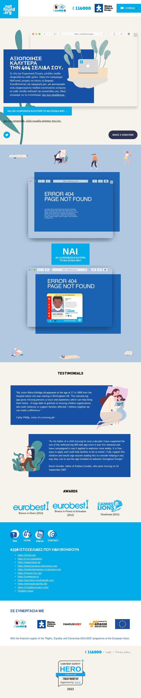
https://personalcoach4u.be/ (32, 583)
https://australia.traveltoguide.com (36, 580)
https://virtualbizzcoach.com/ (33, 587)
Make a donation (123, 135)
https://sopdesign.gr (28, 576)
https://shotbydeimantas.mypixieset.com (39, 569)
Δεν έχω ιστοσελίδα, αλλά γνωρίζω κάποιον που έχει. (32, 121)
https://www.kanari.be (29, 562)
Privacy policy (122, 652)
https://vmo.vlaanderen (30, 558)
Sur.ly (78, 682)
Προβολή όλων (25, 590)
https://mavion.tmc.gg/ (30, 573)
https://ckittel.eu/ (27, 555)
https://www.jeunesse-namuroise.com (37, 566)
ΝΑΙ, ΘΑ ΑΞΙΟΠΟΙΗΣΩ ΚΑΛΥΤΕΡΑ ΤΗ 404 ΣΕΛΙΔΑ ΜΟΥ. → (38, 111)
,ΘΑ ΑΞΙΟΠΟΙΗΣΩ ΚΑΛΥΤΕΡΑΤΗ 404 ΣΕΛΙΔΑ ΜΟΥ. (70, 254)
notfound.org (70, 674)
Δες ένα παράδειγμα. (53, 95)
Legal (108, 652)
